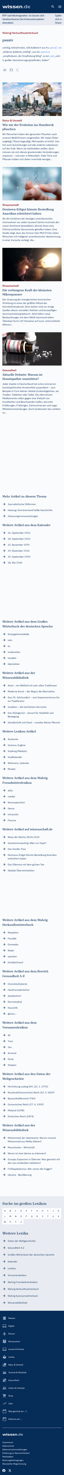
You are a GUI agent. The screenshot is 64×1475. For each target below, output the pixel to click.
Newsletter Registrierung (14, 1463)
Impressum (7, 1442)
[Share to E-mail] (5, 70)
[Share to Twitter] (17, 70)
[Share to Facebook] (11, 70)
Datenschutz (8, 1446)
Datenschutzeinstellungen (14, 1449)
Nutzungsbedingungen (13, 1460)
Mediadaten (7, 1456)
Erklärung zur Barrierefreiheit (16, 1453)
